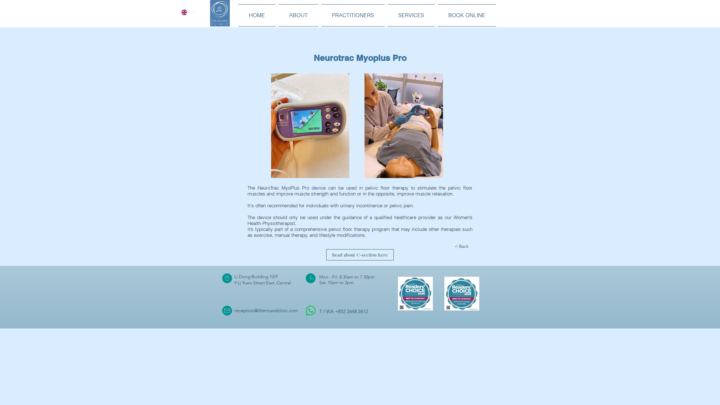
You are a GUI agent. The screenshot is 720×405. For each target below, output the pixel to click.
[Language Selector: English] (187, 12)
